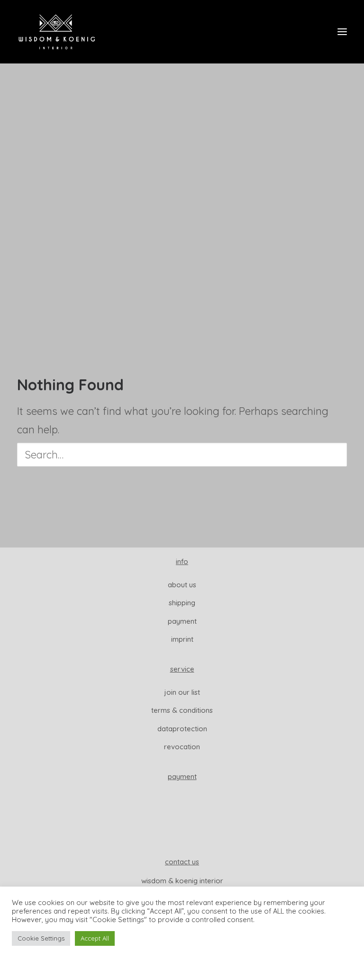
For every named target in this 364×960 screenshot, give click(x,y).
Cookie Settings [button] (41, 938)
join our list (182, 692)
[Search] (182, 455)
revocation (182, 746)
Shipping (182, 602)
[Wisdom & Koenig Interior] (56, 32)
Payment (182, 621)
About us (182, 584)
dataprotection (182, 728)
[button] (342, 31)
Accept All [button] (95, 938)
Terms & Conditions (182, 710)
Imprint (182, 639)
